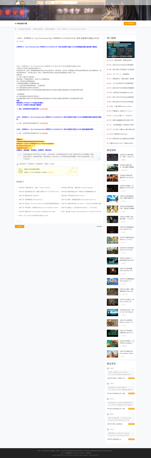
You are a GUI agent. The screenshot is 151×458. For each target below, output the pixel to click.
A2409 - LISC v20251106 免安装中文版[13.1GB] (33, 215)
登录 (29, 172)
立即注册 (50, 172)
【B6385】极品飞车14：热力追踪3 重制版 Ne (127, 167)
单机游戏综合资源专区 (25, 29)
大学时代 (31, 164)
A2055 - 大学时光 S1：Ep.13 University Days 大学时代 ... (72, 29)
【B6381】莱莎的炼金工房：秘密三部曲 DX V (127, 198)
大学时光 (22, 164)
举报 (100, 221)
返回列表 (99, 226)
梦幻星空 (68, 453)
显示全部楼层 (20, 41)
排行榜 (41, 2)
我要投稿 (131, 23)
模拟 (46, 164)
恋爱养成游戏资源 (38, 29)
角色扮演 (39, 164)
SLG (52, 164)
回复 (22, 221)
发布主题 (19, 226)
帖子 (48, 2)
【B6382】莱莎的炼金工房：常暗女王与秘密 (116, 394)
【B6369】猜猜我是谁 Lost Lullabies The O (114, 424)
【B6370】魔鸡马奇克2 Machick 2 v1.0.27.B (116, 439)
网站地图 (88, 453)
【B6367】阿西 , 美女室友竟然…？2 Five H (114, 409)
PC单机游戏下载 (21, 23)
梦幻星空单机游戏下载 (16, 29)
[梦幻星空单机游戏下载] (21, 4)
